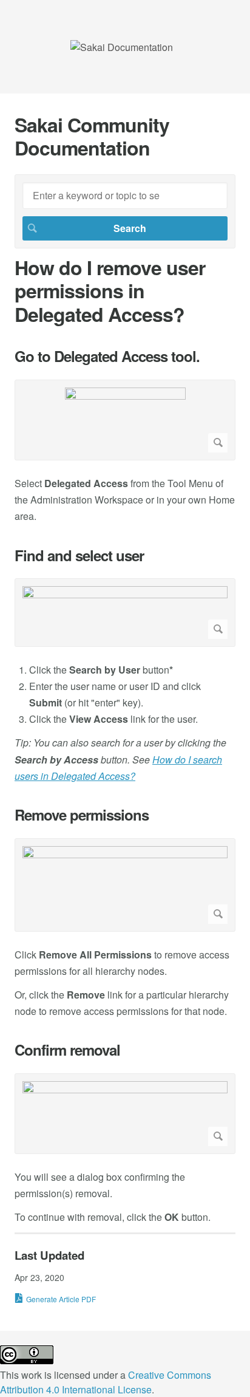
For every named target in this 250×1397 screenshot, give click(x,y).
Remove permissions (82, 815)
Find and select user (79, 555)
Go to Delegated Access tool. (107, 356)
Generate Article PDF (61, 1299)
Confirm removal (67, 1050)
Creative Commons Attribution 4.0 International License (105, 1382)
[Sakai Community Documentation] (121, 47)
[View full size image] (125, 420)
